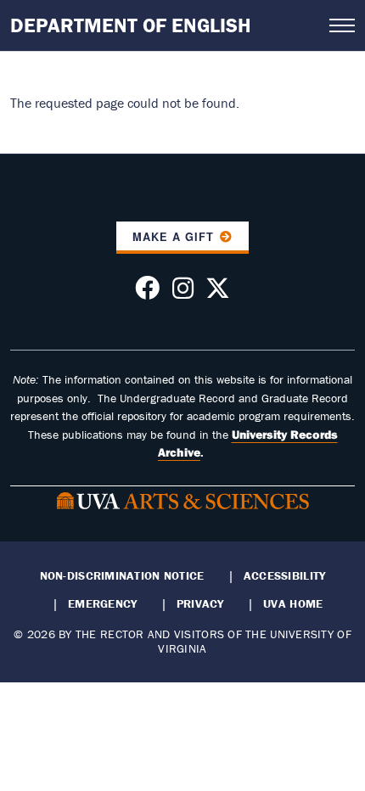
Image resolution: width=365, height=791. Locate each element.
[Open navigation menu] (342, 25)
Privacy (200, 603)
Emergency (102, 603)
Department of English (130, 25)
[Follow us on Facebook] (147, 292)
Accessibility (285, 575)
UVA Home (293, 603)
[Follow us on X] (217, 292)
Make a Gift (173, 236)
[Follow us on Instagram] (183, 292)
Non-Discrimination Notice (122, 575)
